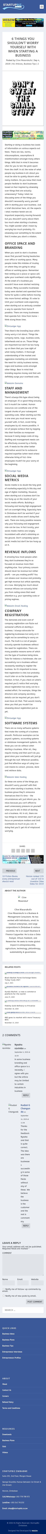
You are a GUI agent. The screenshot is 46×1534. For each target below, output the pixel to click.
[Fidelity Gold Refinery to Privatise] (23, 1001)
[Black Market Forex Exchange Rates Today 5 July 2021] (23, 973)
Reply (26, 1095)
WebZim (35, 1531)
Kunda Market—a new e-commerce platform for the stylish (20, 992)
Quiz (4, 1446)
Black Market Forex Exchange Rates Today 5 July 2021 (21, 979)
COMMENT (7, 1253)
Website (35, 1279)
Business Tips (30, 64)
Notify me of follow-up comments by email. (21, 1290)
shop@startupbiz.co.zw (17, 1508)
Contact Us (6, 1390)
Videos (5, 1452)
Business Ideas (8, 1334)
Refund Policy (7, 1402)
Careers (5, 1396)
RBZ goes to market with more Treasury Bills (22, 1018)
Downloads (7, 1434)
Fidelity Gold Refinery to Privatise (20, 1006)
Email (20, 1279)
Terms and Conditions (11, 1408)
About (4, 1384)
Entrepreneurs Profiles (11, 1358)
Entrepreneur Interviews (12, 1352)
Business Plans (8, 1340)
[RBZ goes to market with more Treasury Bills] (23, 1013)
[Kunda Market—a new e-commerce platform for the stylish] (23, 987)
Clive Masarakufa (24, 60)
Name (5, 1279)
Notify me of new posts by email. (20, 1296)
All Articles (17, 64)
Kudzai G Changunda (25, 1108)
